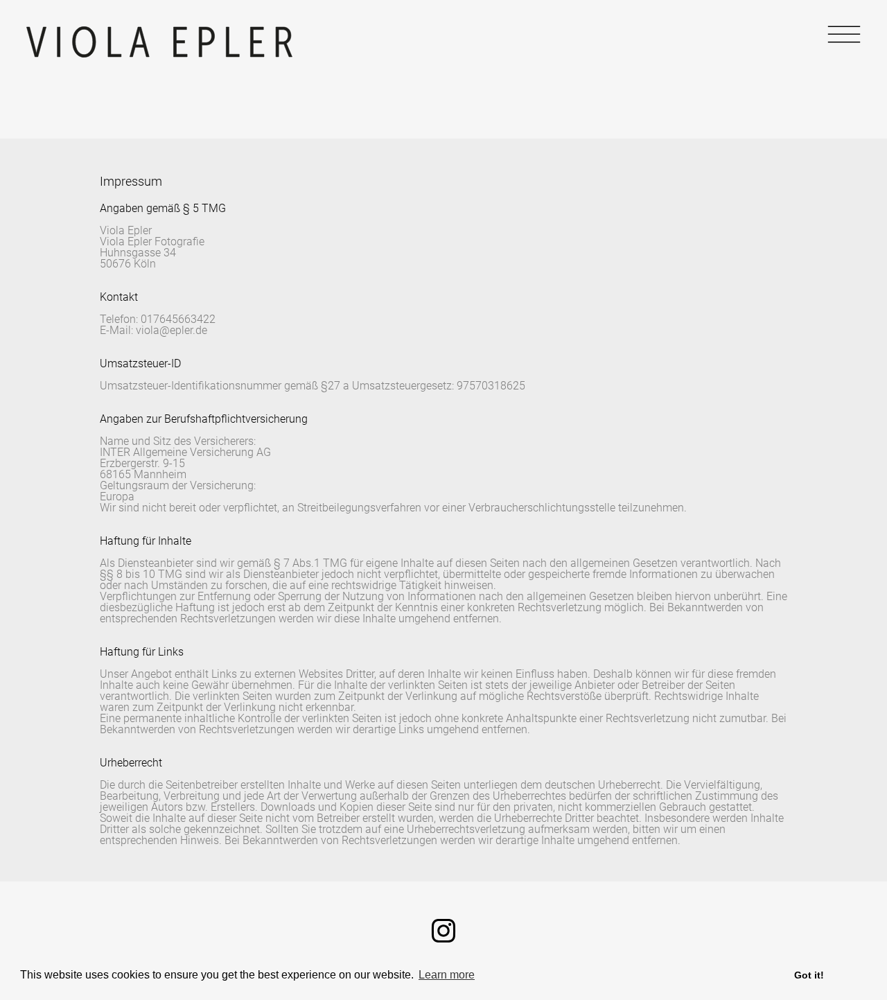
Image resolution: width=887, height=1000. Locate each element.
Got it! (809, 975)
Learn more (447, 975)
